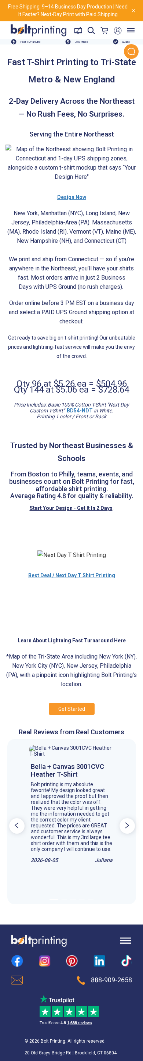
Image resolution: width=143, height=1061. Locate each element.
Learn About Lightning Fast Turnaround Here (72, 640)
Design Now (71, 197)
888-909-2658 (111, 980)
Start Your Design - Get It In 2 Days (71, 508)
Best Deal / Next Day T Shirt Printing (71, 575)
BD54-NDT (80, 411)
